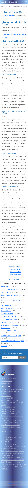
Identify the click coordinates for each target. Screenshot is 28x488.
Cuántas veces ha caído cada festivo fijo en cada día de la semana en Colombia (13, 466)
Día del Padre (5, 442)
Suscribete (22, 357)
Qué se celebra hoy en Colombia (12, 420)
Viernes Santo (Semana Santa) (11, 300)
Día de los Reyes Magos (9, 289)
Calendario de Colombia (9, 2)
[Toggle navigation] (26, 2)
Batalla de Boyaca (7, 322)
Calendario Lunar (7, 432)
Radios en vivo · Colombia (10, 400)
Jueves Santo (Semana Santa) (11, 295)
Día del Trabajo (6, 305)
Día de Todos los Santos (9, 331)
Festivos (3, 429)
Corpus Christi (6, 311)
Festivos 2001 (15, 270)
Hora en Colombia (7, 398)
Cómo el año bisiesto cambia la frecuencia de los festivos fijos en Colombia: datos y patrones (12, 460)
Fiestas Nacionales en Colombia (12, 389)
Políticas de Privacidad (8, 379)
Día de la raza (5, 328)
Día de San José (6, 292)
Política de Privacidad (8, 407)
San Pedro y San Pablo (8, 317)
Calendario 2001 (15, 272)
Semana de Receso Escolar (10, 391)
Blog (2, 435)
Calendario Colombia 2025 (10, 409)
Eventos (3, 394)
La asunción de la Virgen (9, 325)
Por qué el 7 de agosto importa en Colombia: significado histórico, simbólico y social (12, 453)
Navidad (4, 346)
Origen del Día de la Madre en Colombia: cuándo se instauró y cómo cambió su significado (14, 446)
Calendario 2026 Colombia (14, 483)
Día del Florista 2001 (14, 12)
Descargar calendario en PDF (11, 423)
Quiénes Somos (6, 381)
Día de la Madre (6, 440)
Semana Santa (6, 396)
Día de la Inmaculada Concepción (12, 341)
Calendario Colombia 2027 (10, 414)
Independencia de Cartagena (11, 336)
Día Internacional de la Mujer (11, 437)
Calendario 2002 (15, 274)
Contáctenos (5, 383)
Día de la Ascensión (7, 308)
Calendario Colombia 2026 (10, 411)
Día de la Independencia (9, 319)
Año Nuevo (5, 287)
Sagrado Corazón (7, 314)
